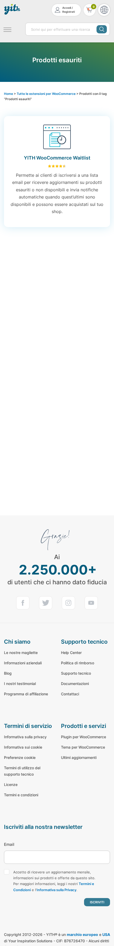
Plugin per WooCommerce (83, 737)
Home (8, 94)
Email (9, 844)
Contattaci (70, 694)
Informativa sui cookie (23, 747)
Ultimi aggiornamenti (79, 757)
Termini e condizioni (21, 795)
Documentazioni (75, 683)
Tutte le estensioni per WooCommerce (46, 94)
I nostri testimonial (20, 683)
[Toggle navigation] (7, 29)
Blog (8, 673)
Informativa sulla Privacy (56, 890)
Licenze (10, 784)
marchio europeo (82, 934)
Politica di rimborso (77, 663)
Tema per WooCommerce (83, 747)
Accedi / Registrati (68, 9)
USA (106, 934)
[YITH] (12, 9)
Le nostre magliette (21, 652)
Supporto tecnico (76, 673)
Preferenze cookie (20, 757)
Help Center (71, 652)
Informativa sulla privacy (25, 737)
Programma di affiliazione (26, 694)
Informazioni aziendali (23, 663)
